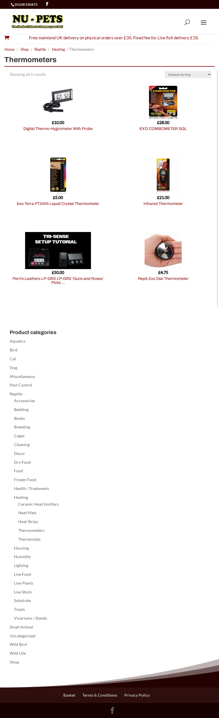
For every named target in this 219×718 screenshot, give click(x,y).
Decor (19, 453)
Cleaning (22, 444)
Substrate (22, 600)
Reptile (40, 49)
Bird (13, 349)
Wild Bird (18, 644)
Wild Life (18, 653)
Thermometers (31, 530)
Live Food (22, 574)
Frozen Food (25, 479)
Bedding (21, 409)
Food (18, 470)
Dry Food (22, 462)
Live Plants (23, 583)
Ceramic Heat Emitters (38, 504)
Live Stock (23, 591)
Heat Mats (27, 512)
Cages (19, 435)
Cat (13, 358)
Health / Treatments (31, 488)
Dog (13, 367)
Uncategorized (22, 635)
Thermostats (29, 539)
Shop (25, 49)
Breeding (22, 426)
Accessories (24, 400)
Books (19, 418)
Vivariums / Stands (30, 618)
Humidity (22, 556)
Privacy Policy (137, 695)
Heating (58, 49)
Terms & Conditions (99, 695)
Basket (69, 695)
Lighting (21, 565)
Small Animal (21, 627)
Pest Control (21, 385)
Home (10, 49)
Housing (21, 548)
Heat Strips (28, 521)
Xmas (14, 662)
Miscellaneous (22, 376)
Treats (19, 609)
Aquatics (17, 341)
